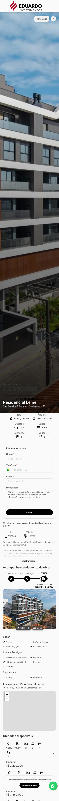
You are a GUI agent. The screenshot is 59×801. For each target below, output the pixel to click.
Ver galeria (42, 19)
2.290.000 (22, 389)
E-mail (10, 476)
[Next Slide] (52, 610)
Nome (10, 454)
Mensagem (12, 487)
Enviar (29, 512)
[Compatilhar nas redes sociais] (53, 18)
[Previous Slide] (7, 610)
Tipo (10, 532)
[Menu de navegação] (4, 6)
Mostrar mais (28, 561)
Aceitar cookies (29, 785)
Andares (29, 532)
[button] (29, 609)
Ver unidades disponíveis (29, 398)
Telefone (11, 465)
